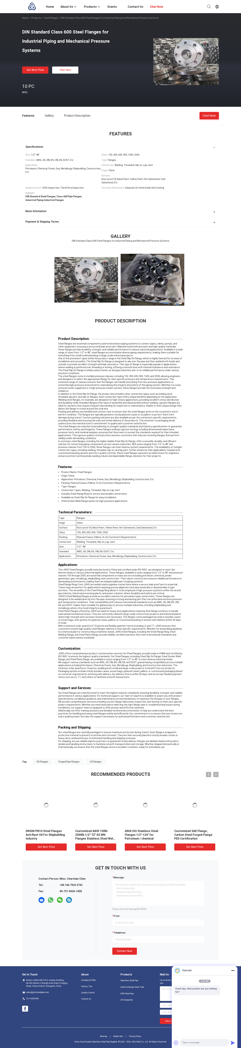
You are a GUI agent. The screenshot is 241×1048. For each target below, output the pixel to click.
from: (117, 916)
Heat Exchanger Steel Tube (132, 987)
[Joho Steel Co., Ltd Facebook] (25, 1009)
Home (25, 18)
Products (36, 18)
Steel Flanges (51, 18)
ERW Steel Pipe (127, 993)
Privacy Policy (135, 1036)
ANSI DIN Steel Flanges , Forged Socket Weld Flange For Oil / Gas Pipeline (44, 834)
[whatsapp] (51, 900)
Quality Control (88, 992)
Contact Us (86, 999)
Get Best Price (35, 69)
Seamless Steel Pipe (129, 980)
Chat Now (65, 69)
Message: (119, 877)
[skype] (69, 900)
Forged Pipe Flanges (69, 761)
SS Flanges (42, 761)
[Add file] (176, 1042)
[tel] (78, 900)
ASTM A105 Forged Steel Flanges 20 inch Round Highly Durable (95, 834)
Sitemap (103, 1036)
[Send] (232, 1042)
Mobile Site (118, 1036)
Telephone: (120, 932)
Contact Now (124, 951)
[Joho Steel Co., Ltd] (32, 6)
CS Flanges (95, 761)
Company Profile (88, 980)
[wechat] (60, 900)
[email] (41, 900)
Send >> (168, 1021)
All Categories (126, 1000)
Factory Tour (86, 986)
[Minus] (233, 970)
